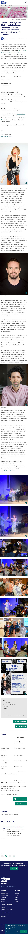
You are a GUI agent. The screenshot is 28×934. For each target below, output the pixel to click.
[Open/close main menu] (25, 2)
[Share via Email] (14, 856)
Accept (23, 931)
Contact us (3, 907)
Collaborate (3, 897)
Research (3, 890)
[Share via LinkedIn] (2, 856)
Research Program (4, 895)
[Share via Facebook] (10, 856)
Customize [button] (8, 931)
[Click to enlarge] (14, 164)
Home (2, 5)
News (6, 5)
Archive (2, 838)
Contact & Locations (6, 904)
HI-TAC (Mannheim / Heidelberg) (5, 915)
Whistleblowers (4, 927)
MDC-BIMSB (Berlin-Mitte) (6, 913)
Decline (17, 931)
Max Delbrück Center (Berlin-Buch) (7, 910)
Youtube (16, 901)
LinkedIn (16, 895)
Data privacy (3, 924)
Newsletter (17, 893)
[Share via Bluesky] (6, 856)
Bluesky (16, 899)
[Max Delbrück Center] (4, 4)
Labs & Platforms (4, 893)
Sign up (13, 868)
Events (10, 5)
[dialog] (16, 929)
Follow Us (17, 890)
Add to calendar (21, 721)
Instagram (17, 897)
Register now (22, 726)
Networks (3, 901)
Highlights (3, 899)
